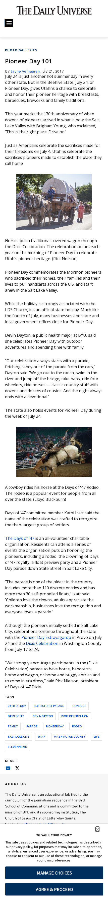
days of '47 (16, 716)
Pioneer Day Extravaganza (46, 637)
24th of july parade (49, 705)
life (96, 736)
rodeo (77, 726)
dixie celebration (74, 716)
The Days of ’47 (19, 538)
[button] (97, 829)
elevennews (17, 746)
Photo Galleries (21, 50)
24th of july (17, 705)
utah (41, 736)
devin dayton (43, 716)
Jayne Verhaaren (25, 71)
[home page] (54, 12)
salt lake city (18, 736)
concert (79, 705)
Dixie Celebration (42, 643)
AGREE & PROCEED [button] (54, 889)
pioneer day (55, 726)
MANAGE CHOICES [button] (54, 873)
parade (31, 726)
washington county (69, 736)
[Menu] (9, 23)
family (13, 726)
